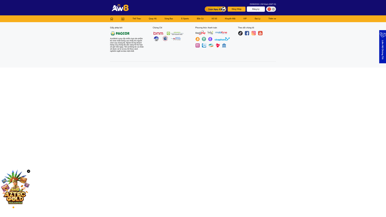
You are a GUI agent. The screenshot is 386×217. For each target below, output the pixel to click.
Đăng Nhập (236, 9)
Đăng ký (255, 9)
